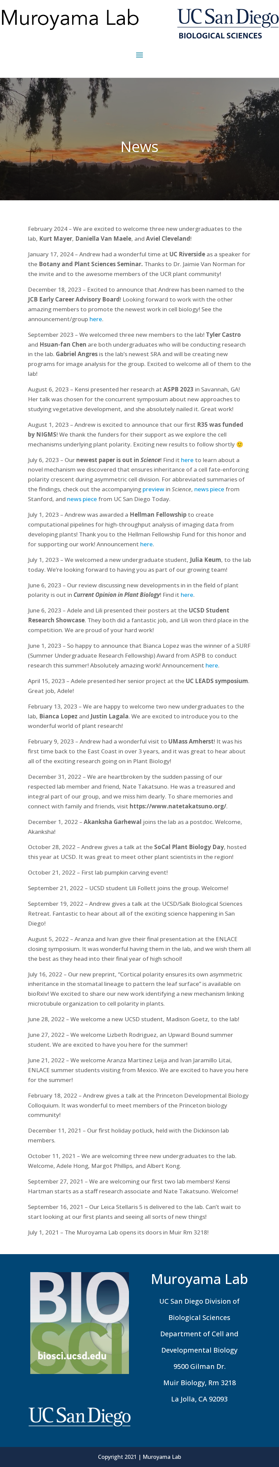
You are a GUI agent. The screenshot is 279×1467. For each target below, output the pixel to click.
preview (153, 489)
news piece (209, 489)
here (95, 319)
